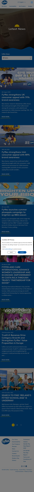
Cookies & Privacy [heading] (8, 240)
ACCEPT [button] (22, 252)
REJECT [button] (11, 252)
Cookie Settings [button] (8, 249)
